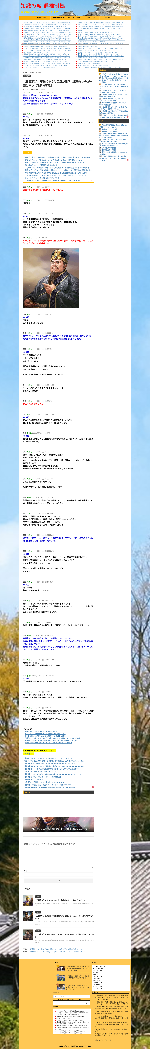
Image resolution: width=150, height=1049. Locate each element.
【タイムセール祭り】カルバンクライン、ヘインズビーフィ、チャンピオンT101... (100, 24)
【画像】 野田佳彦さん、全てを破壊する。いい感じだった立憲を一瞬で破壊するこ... (101, 56)
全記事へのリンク (42, 18)
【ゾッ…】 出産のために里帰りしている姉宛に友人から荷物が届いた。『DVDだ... (100, 38)
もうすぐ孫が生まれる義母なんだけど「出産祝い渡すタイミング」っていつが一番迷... (47, 28)
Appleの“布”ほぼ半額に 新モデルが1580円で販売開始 (93, 65)
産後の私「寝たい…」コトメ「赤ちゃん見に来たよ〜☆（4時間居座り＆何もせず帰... (46, 36)
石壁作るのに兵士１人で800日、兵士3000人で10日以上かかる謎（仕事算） (53, 738)
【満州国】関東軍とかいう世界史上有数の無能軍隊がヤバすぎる (77, 977)
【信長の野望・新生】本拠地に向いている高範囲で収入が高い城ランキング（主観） (77, 968)
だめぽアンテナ (97, 982)
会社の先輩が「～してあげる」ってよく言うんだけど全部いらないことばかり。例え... (47, 24)
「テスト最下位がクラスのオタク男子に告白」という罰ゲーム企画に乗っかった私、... (101, 26)
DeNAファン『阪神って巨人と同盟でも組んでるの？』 (72, 1011)
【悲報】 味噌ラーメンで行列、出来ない (89, 46)
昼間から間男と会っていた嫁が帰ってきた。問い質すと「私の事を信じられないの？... (47, 38)
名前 (25, 871)
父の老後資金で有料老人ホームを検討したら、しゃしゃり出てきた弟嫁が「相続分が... (47, 48)
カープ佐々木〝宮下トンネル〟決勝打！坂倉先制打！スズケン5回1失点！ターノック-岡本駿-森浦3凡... (71, 1013)
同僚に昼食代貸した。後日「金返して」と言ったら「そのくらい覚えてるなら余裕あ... (47, 42)
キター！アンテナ (98, 988)
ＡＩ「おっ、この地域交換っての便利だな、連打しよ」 (45, 734)
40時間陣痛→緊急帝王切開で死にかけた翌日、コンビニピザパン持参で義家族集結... (46, 30)
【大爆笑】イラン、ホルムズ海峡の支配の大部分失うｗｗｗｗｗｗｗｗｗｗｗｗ (100, 34)
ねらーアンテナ (97, 976)
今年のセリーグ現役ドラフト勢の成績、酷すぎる (70, 1020)
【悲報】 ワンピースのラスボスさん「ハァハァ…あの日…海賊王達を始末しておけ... (101, 59)
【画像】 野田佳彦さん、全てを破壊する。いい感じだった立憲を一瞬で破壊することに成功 (72, 1022)
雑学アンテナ (97, 974)
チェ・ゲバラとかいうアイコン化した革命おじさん (71, 1031)
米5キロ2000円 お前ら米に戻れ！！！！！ (35, 52)
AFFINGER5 (87, 1046)
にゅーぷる (96, 978)
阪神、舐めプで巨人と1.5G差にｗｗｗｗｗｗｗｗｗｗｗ (72, 1025)
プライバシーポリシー (75, 18)
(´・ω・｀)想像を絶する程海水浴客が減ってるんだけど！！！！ (95, 61)
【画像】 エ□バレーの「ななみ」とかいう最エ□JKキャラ (94, 58)
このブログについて (59, 18)
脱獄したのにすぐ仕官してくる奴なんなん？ (41, 731)
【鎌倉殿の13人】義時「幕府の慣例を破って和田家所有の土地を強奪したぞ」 (55, 949)
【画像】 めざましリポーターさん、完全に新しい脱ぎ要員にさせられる (97, 52)
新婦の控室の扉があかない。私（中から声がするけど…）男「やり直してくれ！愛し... (101, 40)
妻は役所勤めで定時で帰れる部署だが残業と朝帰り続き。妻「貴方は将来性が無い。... (47, 43)
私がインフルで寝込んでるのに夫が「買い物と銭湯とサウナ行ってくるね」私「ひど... (47, 40)
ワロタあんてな (97, 984)
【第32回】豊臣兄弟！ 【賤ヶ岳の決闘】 (89, 63)
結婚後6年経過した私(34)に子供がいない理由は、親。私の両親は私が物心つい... (45, 59)
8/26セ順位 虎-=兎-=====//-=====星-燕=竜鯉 (70, 1016)
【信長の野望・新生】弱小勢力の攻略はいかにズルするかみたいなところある (77, 987)
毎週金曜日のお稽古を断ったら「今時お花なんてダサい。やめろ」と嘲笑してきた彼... (47, 32)
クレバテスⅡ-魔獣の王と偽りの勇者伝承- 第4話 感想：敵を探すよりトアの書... (99, 67)
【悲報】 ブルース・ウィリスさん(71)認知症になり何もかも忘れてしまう (98, 54)
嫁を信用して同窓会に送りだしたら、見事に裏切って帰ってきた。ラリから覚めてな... (47, 61)
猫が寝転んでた (82, 30)
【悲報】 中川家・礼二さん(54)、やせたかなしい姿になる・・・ (95, 50)
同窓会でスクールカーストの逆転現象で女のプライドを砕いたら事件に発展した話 (100, 23)
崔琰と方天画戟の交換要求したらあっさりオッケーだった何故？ (48, 743)
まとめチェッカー (98, 970)
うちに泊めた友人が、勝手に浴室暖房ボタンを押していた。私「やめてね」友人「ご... (101, 28)
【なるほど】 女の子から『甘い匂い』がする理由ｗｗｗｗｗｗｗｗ (96, 42)
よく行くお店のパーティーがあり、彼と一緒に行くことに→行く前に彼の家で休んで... (47, 65)
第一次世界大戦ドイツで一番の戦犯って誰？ (108, 1029)
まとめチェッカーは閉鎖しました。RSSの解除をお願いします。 (41, 67)
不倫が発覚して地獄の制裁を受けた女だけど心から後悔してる (95, 32)
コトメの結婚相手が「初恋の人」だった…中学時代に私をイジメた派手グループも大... (47, 34)
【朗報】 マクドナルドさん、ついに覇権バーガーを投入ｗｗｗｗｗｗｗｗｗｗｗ (100, 48)
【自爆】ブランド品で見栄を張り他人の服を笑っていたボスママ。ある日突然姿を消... (47, 58)
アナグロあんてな (98, 968)
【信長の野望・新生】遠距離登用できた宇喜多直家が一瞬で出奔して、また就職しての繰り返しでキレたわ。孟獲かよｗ (111, 997)
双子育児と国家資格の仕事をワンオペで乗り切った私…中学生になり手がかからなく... (47, 46)
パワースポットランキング (103, 1040)
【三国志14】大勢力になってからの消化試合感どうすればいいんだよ (60, 900)
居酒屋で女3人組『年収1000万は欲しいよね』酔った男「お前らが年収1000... (99, 36)
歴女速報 (95, 972)
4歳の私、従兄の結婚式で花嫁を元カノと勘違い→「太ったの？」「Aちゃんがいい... (46, 56)
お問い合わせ (91, 18)
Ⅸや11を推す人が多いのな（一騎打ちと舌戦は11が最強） (46, 736)
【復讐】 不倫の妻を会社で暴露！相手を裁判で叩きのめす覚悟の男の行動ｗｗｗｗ (100, 43)
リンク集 (107, 18)
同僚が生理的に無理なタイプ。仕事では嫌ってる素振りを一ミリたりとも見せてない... (47, 54)
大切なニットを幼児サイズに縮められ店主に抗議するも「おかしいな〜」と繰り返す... (47, 50)
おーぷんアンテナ (98, 986)
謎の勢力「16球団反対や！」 (65, 1018)
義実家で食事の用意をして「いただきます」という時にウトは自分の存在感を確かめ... (47, 23)
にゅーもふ (96, 980)
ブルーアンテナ (97, 990)
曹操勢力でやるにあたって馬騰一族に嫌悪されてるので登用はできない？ (52, 740)
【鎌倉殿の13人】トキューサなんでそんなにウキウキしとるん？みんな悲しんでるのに (59, 952)
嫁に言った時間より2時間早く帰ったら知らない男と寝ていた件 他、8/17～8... (45, 26)
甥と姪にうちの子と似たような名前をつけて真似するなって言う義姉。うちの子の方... (47, 63)
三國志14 (29, 753)
